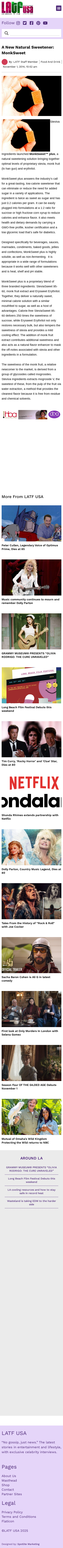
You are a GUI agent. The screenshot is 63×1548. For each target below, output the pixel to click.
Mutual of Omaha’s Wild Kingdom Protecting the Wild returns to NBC (25, 1140)
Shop (6, 1485)
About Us (9, 1476)
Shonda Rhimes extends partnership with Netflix (30, 816)
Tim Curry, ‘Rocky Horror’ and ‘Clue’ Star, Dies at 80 (29, 763)
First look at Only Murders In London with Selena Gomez (30, 1032)
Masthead (9, 1480)
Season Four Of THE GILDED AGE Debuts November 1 (29, 1086)
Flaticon (8, 1521)
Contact (8, 1489)
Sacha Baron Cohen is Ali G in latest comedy (26, 978)
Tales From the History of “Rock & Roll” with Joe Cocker (28, 924)
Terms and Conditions (19, 1517)
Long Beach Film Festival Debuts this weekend (27, 709)
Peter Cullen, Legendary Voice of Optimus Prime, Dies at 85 (30, 547)
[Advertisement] (31, 454)
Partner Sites (12, 1494)
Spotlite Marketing (28, 1544)
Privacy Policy (12, 1512)
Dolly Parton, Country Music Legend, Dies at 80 (31, 871)
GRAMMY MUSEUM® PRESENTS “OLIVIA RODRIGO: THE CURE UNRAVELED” (29, 655)
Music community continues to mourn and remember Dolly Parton (30, 601)
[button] (58, 8)
